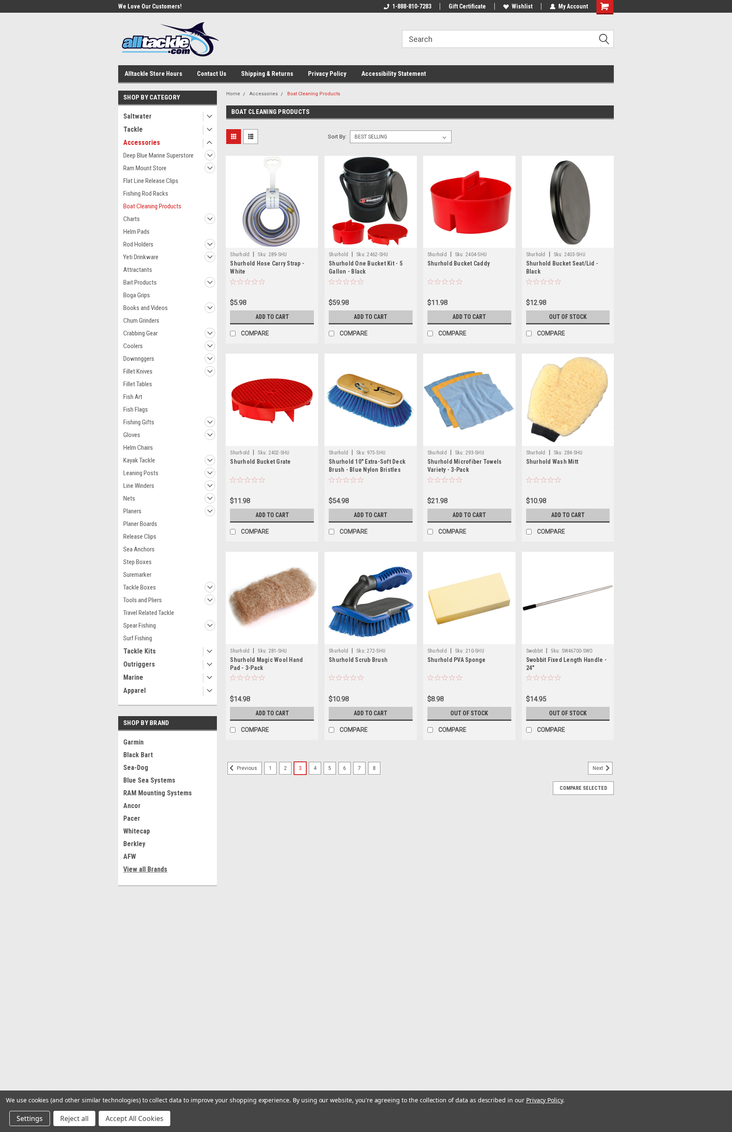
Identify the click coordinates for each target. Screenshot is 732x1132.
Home (233, 94)
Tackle (133, 129)
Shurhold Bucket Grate (260, 461)
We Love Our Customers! (150, 6)
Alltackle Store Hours (153, 73)
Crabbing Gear (140, 333)
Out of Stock (568, 316)
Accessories (141, 142)
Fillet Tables (137, 384)
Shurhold (240, 254)
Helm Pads (136, 231)
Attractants (137, 270)
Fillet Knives (137, 371)
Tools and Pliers (142, 600)
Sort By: (337, 136)
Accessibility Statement (393, 73)
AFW (129, 856)
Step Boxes (137, 562)
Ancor (132, 806)
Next (598, 768)
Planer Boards (140, 524)
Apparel (134, 690)
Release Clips (139, 536)
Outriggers (139, 664)
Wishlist (522, 6)
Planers (132, 511)
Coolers (133, 346)
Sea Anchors (139, 549)
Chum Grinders (141, 320)
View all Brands (145, 869)
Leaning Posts (140, 473)
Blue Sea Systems (149, 780)
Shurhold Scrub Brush (358, 659)
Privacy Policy (327, 73)
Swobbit (534, 651)
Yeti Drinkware (140, 257)
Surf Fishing (137, 638)
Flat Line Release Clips (150, 181)
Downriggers (138, 359)
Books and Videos (145, 308)
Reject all (74, 1118)
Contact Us (211, 73)
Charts (131, 219)
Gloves (131, 435)
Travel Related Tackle (148, 613)
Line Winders (138, 486)
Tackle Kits (139, 651)
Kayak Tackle (139, 460)
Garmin (133, 742)
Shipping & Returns (267, 73)
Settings (30, 1118)
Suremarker (137, 574)
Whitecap (136, 831)
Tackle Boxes (139, 587)
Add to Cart (272, 316)
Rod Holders (138, 244)
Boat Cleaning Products (152, 206)
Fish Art (132, 397)
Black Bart (138, 755)
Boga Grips (136, 295)
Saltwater (137, 116)
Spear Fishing (139, 625)
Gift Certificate (467, 6)
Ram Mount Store (144, 168)
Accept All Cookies (134, 1118)
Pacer (131, 818)
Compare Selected (583, 788)
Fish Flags (135, 409)
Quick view (272, 241)
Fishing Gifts (138, 422)
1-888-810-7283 (411, 6)
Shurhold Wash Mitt (552, 461)
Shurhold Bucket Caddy (458, 263)
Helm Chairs (138, 447)
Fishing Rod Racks (145, 193)
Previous (246, 768)
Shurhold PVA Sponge (456, 659)
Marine (133, 677)
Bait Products (140, 282)
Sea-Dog (135, 768)
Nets (129, 498)
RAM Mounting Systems (157, 793)
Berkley (134, 844)
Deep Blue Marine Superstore (158, 155)
